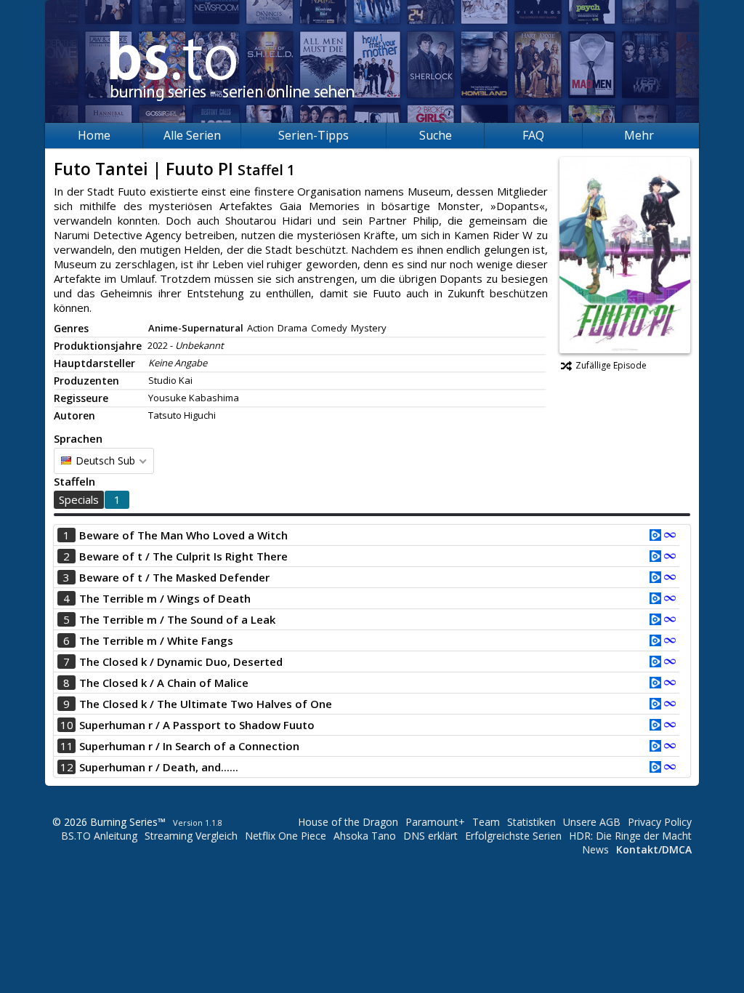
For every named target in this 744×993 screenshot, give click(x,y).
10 (66, 724)
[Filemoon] (670, 536)
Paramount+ (435, 822)
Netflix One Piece (285, 836)
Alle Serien (192, 135)
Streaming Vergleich (191, 836)
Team (486, 822)
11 (66, 746)
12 (66, 767)
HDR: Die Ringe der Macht (630, 836)
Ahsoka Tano (364, 836)
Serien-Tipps (313, 135)
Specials (79, 499)
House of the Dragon (348, 822)
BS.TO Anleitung (99, 836)
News (595, 849)
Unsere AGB (591, 822)
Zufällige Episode (611, 365)
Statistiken (531, 822)
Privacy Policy (660, 822)
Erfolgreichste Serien (513, 836)
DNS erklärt (430, 836)
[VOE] (655, 536)
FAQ (533, 135)
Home (94, 135)
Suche (435, 135)
